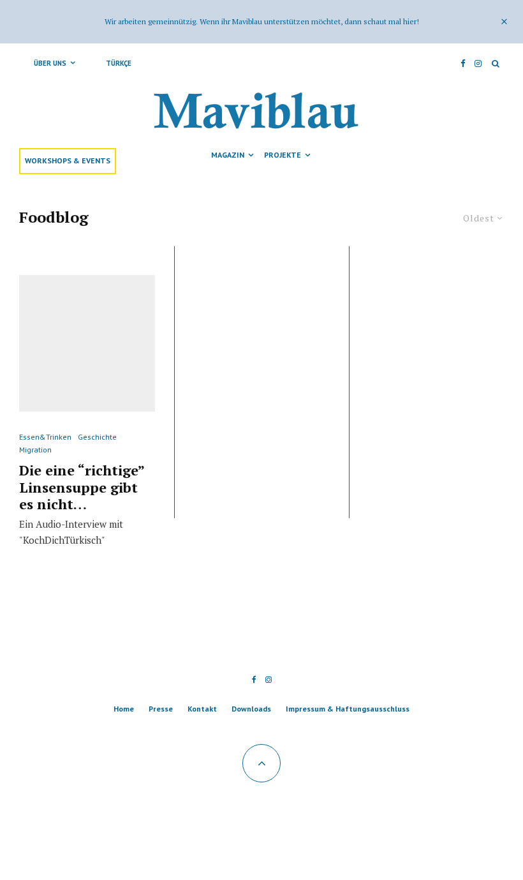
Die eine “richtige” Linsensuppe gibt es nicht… (81, 487)
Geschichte (97, 437)
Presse (161, 708)
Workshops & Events (67, 160)
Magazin (227, 155)
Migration (35, 449)
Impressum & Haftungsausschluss (347, 708)
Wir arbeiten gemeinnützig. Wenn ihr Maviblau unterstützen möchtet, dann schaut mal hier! (262, 21)
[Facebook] (463, 63)
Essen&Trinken (45, 437)
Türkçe (118, 63)
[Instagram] (478, 63)
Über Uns (50, 63)
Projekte (282, 155)
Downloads (251, 708)
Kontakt (202, 708)
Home (124, 708)
